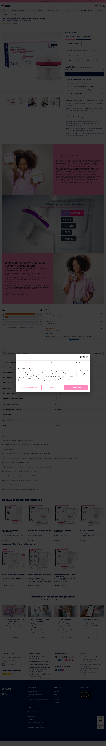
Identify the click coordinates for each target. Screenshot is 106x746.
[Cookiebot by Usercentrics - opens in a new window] (81, 357)
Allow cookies (77, 387)
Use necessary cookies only (29, 387)
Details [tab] (53, 362)
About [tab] (78, 362)
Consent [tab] (28, 362)
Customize (52, 387)
